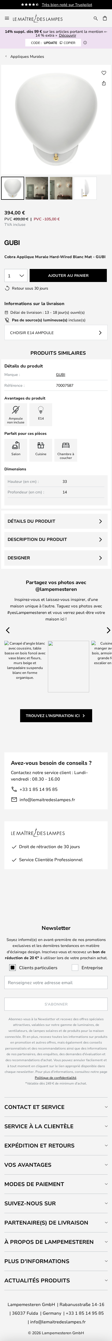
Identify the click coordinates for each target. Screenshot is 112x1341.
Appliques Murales (27, 56)
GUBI (60, 374)
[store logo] (41, 18)
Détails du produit (31, 521)
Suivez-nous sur (30, 1203)
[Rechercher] (95, 18)
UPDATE (53, 42)
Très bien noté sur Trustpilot (67, 4)
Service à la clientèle (38, 1126)
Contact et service (34, 1107)
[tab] (56, 1107)
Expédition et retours (39, 1145)
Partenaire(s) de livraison (46, 1222)
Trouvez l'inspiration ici (53, 715)
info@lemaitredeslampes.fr (47, 799)
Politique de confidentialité (55, 1077)
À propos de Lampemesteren (49, 1241)
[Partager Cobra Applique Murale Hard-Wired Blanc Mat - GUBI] (104, 83)
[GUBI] (31, 243)
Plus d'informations (36, 1261)
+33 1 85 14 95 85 (39, 789)
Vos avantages (27, 1164)
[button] (12, 188)
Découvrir (67, 35)
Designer (19, 558)
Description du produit (37, 539)
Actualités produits (37, 1280)
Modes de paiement (34, 1184)
